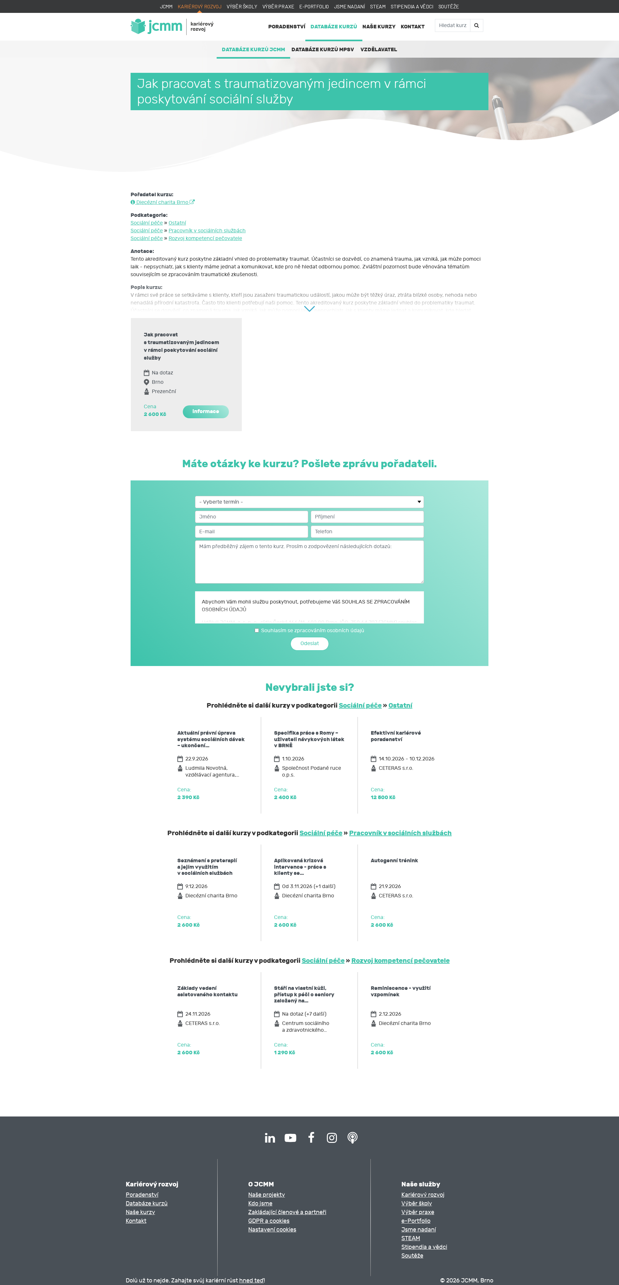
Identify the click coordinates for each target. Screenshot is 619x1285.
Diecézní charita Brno (162, 202)
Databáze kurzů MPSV (322, 49)
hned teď (251, 1280)
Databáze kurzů (333, 27)
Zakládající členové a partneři (287, 1212)
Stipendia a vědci (412, 6)
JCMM (166, 6)
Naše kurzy (379, 27)
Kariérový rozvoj (199, 6)
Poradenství (286, 27)
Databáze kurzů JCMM (253, 49)
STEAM (378, 6)
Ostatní (177, 223)
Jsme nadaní (349, 6)
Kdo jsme (260, 1203)
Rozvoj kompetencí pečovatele (205, 238)
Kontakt (413, 27)
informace (205, 411)
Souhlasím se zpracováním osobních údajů (312, 630)
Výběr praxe (278, 6)
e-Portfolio (314, 6)
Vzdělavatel (378, 49)
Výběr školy (242, 6)
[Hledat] (476, 25)
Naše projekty (266, 1195)
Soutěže (448, 6)
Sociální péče (147, 223)
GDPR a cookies (269, 1221)
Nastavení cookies (272, 1229)
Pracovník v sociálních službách (207, 231)
